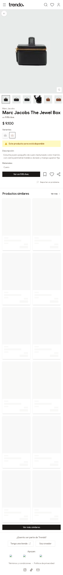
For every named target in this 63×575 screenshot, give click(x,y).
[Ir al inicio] (16, 4)
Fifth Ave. (10, 117)
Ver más (54, 194)
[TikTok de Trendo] (31, 569)
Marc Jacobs (8, 108)
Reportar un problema (49, 182)
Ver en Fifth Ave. (21, 174)
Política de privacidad (44, 563)
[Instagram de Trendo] (24, 569)
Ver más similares (31, 527)
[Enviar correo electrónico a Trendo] (38, 569)
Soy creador (45, 543)
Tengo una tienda (18, 543)
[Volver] (4, 13)
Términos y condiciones (20, 563)
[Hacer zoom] (59, 89)
